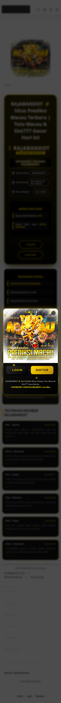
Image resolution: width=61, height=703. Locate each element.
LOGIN (17, 370)
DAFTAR (42, 370)
